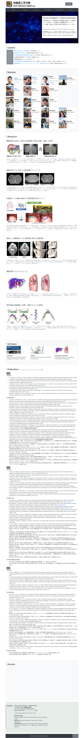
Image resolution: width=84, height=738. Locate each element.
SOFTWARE (48, 10)
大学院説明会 (28, 57)
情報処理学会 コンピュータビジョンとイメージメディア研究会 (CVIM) (31, 63)
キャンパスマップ (30, 710)
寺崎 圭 (16, 89)
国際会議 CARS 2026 (19, 53)
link (42, 369)
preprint (69, 501)
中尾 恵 (16, 78)
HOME (13, 10)
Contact (68, 4)
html (46, 473)
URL (31, 382)
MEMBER (25, 10)
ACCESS (71, 10)
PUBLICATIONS (59, 10)
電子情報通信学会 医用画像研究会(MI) (23, 55)
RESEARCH (36, 10)
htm (37, 602)
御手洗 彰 (34, 77)
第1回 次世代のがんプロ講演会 (21, 50)
